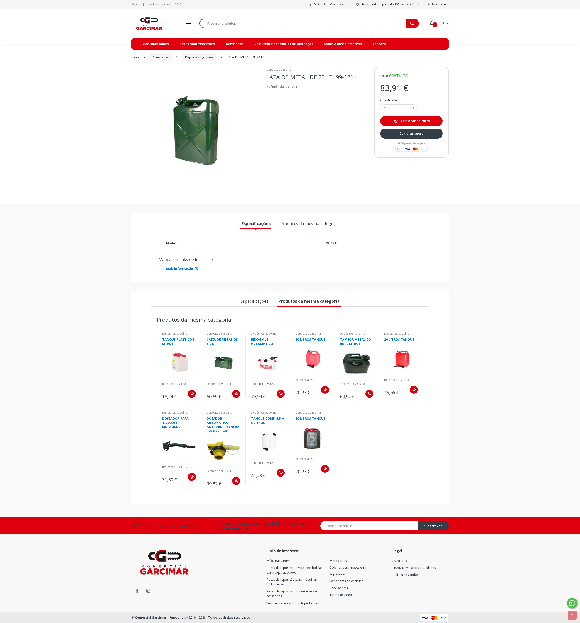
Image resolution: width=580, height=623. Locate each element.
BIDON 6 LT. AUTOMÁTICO (262, 341)
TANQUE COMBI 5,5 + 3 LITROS (267, 420)
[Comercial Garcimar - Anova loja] (148, 23)
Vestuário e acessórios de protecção (283, 44)
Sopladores (337, 574)
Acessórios (235, 44)
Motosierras (338, 560)
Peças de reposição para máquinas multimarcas (291, 581)
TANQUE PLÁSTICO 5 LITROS (178, 341)
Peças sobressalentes (197, 44)
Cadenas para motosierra (347, 567)
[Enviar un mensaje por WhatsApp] (572, 603)
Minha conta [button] (440, 4)
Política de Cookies (406, 575)
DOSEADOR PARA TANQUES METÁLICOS (175, 422)
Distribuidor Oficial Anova (330, 4)
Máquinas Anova (155, 44)
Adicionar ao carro (415, 121)
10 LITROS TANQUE (310, 339)
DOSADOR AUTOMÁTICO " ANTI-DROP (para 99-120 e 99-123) (223, 424)
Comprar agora (411, 133)
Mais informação (180, 268)
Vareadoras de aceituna (346, 581)
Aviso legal (400, 560)
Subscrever (433, 526)
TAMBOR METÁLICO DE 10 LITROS (355, 341)
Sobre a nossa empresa (343, 44)
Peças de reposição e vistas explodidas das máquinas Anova (294, 570)
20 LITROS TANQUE (399, 339)
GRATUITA (398, 75)
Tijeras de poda (340, 595)
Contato (379, 44)
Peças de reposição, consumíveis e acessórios (291, 593)
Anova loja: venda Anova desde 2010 (156, 4)
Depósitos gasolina (279, 70)
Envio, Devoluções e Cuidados (414, 567)
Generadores (338, 588)
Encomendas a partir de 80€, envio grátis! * (390, 4)
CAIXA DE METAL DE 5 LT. (222, 341)
